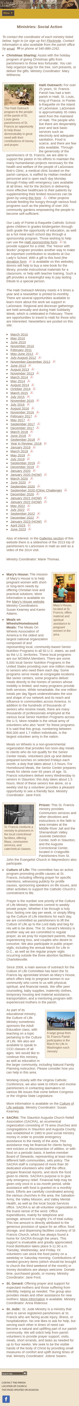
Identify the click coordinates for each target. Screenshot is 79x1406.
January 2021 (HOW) (26, 498)
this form (34, 198)
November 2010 (22, 346)
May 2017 (17, 420)
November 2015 (22, 401)
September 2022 (22, 514)
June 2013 (18, 366)
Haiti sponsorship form (40, 242)
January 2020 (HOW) (26, 475)
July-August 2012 (23, 358)
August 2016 (19, 408)
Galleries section (51, 538)
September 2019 (22, 463)
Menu (8, 13)
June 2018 (18, 436)
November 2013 (22, 373)
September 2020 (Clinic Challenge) (36, 490)
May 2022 (17, 506)
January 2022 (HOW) (26, 502)
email (11, 48)
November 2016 (22, 412)
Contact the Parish (14, 1382)
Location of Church (14, 1386)
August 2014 (19, 385)
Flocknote (54, 41)
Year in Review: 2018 (26, 443)
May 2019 (17, 455)
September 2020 (22, 486)
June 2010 (18, 342)
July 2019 (17, 459)
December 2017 (22, 428)
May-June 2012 (21, 354)
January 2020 (20, 471)
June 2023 (18, 529)
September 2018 (22, 440)
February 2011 (21, 350)
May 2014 (17, 381)
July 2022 (17, 510)
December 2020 (22, 494)
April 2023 (17, 525)
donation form (16, 261)
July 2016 (17, 404)
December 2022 (22, 517)
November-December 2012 (30, 361)
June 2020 (18, 482)
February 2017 (21, 416)
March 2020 (19, 478)
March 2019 (19, 451)
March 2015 (19, 393)
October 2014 (20, 389)
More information (32, 1299)
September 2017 (22, 424)
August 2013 (19, 369)
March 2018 (19, 432)
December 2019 (22, 467)
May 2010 (17, 338)
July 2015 (17, 397)
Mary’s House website (28, 602)
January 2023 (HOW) (26, 521)
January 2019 (20, 447)
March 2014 (19, 377)
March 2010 (19, 334)
